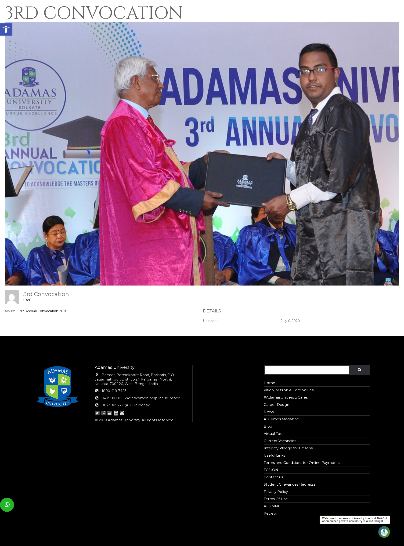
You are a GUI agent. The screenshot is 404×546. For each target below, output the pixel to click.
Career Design (276, 404)
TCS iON (271, 470)
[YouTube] (116, 413)
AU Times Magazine (281, 419)
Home (269, 383)
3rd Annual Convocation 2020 (43, 311)
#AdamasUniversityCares (286, 397)
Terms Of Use (276, 499)
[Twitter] (97, 413)
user (26, 300)
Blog (268, 426)
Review (270, 513)
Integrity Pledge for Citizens (288, 448)
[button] (6, 29)
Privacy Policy (276, 491)
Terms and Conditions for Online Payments (301, 462)
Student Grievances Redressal (290, 484)
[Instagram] (122, 413)
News (269, 412)
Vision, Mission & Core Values (289, 390)
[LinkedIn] (109, 413)
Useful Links (274, 455)
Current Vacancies (280, 441)
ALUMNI (271, 506)
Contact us (273, 477)
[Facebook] (103, 413)
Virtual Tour (274, 433)
